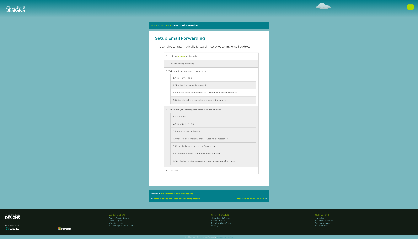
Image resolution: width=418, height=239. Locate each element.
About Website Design (119, 218)
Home (154, 25)
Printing (214, 226)
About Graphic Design (220, 218)
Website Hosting (116, 223)
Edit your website (322, 223)
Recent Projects (116, 221)
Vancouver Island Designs (224, 237)
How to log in (320, 218)
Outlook (181, 56)
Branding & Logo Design (221, 223)
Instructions (165, 25)
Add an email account (324, 221)
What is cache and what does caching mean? (176, 199)
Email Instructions (170, 194)
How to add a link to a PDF (251, 199)
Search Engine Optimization (121, 226)
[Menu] (410, 7)
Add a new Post (321, 226)
